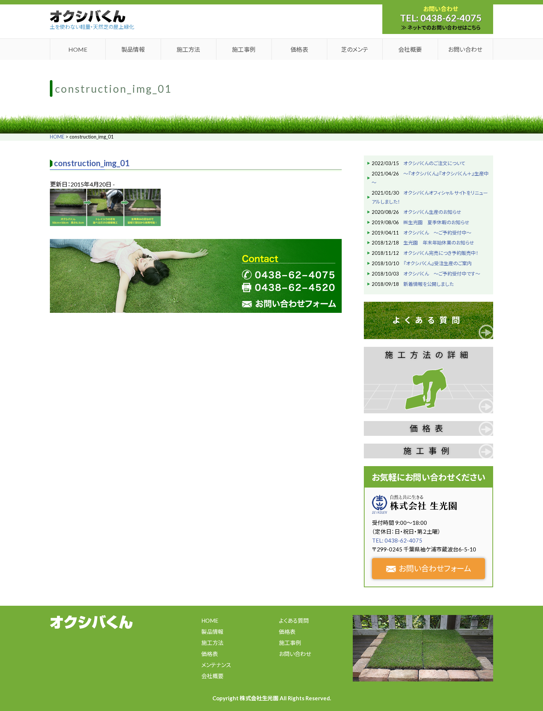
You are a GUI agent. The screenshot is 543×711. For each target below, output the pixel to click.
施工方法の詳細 (428, 355)
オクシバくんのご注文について (434, 163)
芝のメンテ (354, 49)
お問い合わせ (465, 49)
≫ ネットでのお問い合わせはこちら (441, 27)
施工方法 (188, 49)
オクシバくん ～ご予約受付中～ (437, 233)
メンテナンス (216, 665)
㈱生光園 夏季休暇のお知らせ (436, 222)
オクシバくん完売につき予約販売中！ (440, 253)
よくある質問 (428, 320)
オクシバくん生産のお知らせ (432, 212)
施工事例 (244, 49)
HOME (77, 49)
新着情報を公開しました (428, 284)
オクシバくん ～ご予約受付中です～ (441, 274)
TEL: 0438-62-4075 (397, 540)
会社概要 (410, 49)
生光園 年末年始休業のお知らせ (438, 243)
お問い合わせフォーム (435, 568)
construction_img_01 (92, 163)
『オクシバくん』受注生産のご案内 (437, 263)
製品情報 (133, 49)
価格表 (299, 49)
